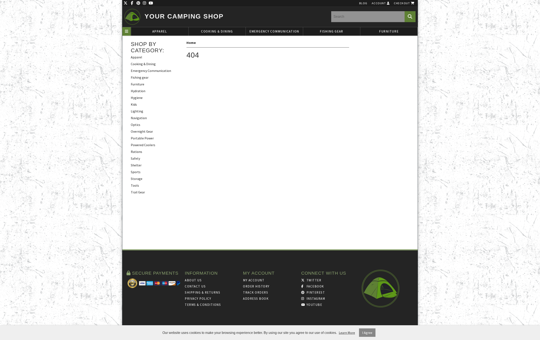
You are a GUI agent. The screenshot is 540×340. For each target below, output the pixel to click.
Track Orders (255, 292)
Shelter (136, 165)
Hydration (138, 91)
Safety (135, 158)
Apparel (159, 31)
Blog (363, 3)
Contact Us (195, 286)
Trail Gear (138, 192)
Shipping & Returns (202, 292)
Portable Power (142, 138)
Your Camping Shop (184, 16)
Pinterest (315, 292)
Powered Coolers (143, 145)
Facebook (314, 286)
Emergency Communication (274, 31)
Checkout (402, 3)
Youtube (313, 305)
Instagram (315, 299)
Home (191, 42)
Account (379, 3)
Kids (134, 104)
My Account (253, 280)
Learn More (347, 333)
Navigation (139, 118)
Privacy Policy (198, 299)
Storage (136, 179)
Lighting (137, 111)
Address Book (256, 299)
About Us (193, 280)
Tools (135, 185)
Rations (136, 152)
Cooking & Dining (217, 31)
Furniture (389, 31)
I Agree (367, 333)
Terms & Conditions (203, 305)
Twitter (313, 280)
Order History (256, 286)
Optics (135, 125)
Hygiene (137, 98)
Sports (135, 172)
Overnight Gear (142, 131)
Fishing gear (331, 31)
